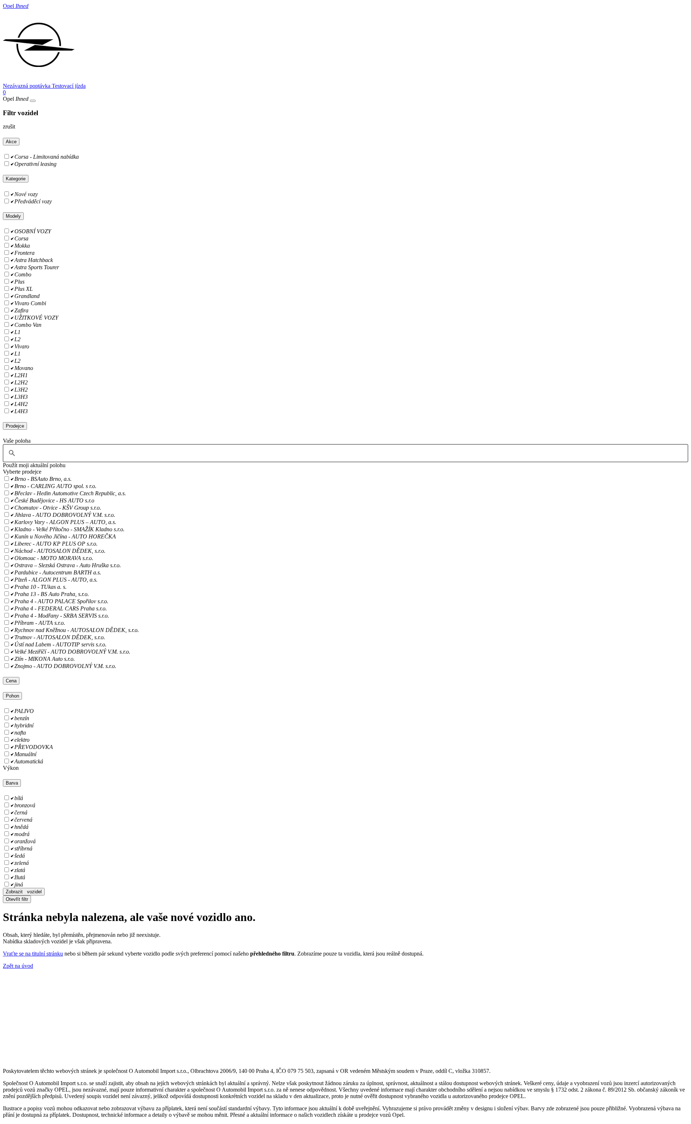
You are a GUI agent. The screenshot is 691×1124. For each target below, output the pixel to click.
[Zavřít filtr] (33, 101)
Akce (11, 141)
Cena (11, 680)
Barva (12, 783)
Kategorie (16, 178)
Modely (13, 216)
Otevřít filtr (17, 899)
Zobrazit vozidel (24, 891)
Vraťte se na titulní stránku (33, 954)
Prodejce (15, 426)
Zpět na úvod (18, 966)
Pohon (12, 696)
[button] (34, 465)
